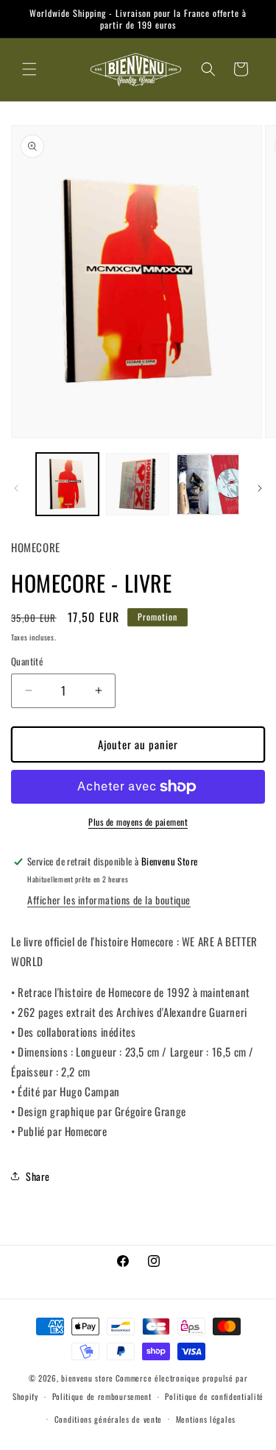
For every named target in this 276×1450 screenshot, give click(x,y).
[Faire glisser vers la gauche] (16, 488)
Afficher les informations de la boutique (109, 899)
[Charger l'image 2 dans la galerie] (137, 484)
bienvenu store (87, 1378)
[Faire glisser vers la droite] (260, 488)
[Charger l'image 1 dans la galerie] (67, 484)
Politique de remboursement (102, 1396)
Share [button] (38, 1176)
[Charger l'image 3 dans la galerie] (208, 484)
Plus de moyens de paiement (138, 821)
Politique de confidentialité (214, 1396)
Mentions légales (206, 1419)
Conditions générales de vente (108, 1419)
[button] (29, 69)
